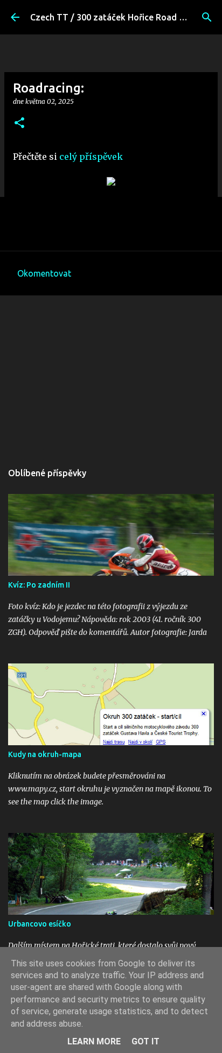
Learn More (94, 1041)
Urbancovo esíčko (39, 924)
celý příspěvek (91, 156)
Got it (145, 1041)
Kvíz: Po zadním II (39, 585)
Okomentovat (44, 273)
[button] (19, 123)
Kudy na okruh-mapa (44, 754)
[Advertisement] (111, 373)
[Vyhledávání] (206, 17)
